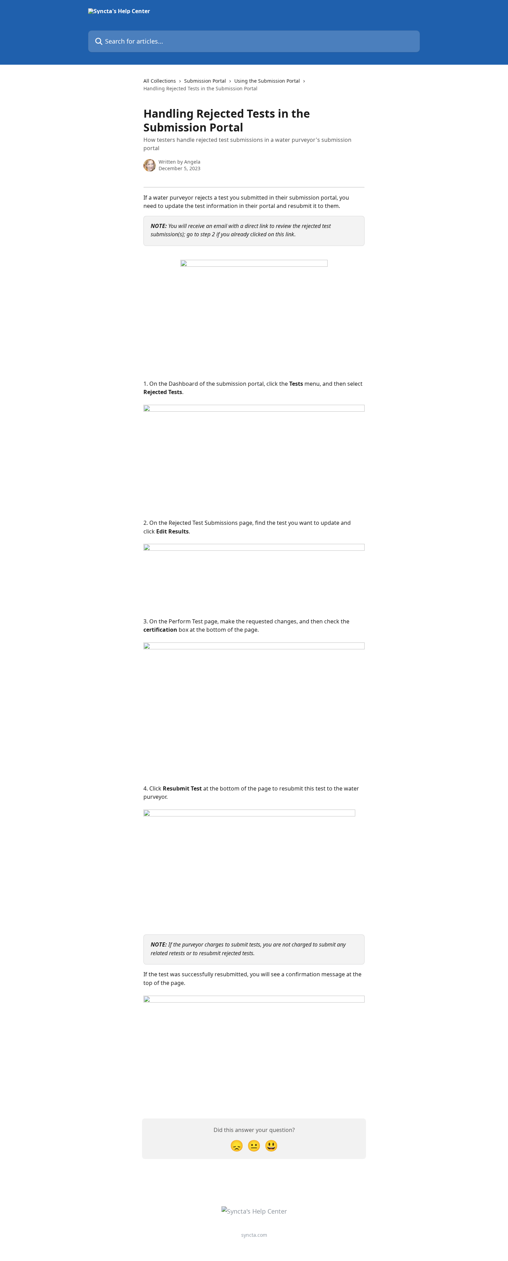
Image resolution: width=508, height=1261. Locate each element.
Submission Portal (205, 80)
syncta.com (254, 1235)
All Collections (159, 80)
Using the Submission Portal (267, 80)
